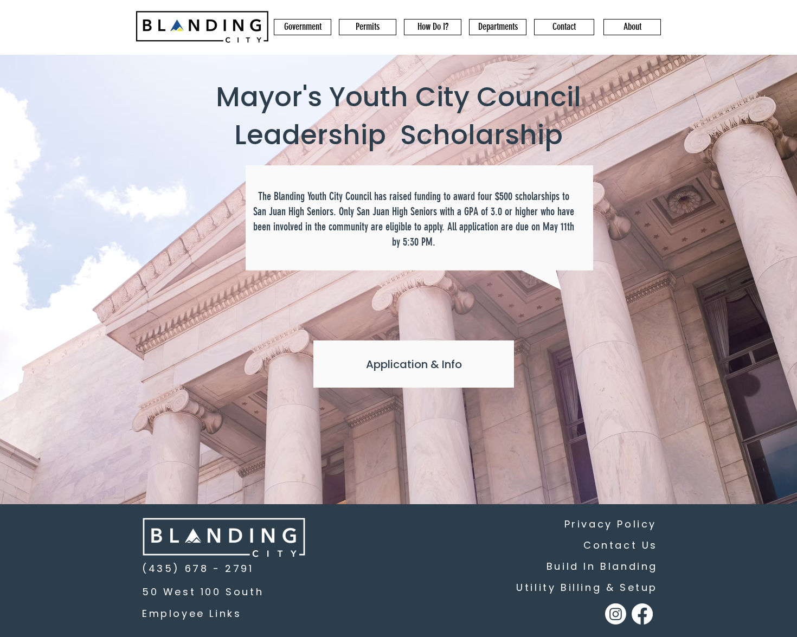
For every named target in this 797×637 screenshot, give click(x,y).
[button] (302, 27)
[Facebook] (642, 614)
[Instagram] (615, 614)
